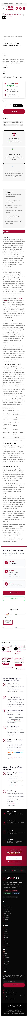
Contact (12, 1009)
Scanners (6, 919)
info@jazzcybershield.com (16, 585)
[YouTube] (13, 897)
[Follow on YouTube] (20, 1006)
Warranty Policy (13, 785)
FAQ (5, 959)
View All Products (8, 921)
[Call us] (15, 1006)
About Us (6, 955)
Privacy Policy (18, 1009)
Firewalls (6, 905)
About (7, 1009)
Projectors (6, 917)
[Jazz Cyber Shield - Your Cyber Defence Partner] (10, 8)
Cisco (5, 931)
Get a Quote (14, 593)
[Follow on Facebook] (8, 1006)
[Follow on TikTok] (10, 1006)
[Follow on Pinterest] (18, 1006)
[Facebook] (10, 897)
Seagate (6, 941)
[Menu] (3, 8)
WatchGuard (7, 943)
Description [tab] (6, 231)
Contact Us (12, 803)
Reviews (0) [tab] (6, 233)
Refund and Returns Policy (12, 1011)
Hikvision (6, 937)
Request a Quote (15, 862)
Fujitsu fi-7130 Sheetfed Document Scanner (7, 659)
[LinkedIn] (4, 897)
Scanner (9, 36)
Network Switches (8, 907)
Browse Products (14, 858)
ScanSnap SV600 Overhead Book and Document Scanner (19, 660)
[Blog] (16, 897)
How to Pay (12, 757)
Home (4, 36)
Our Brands (6, 957)
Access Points (7, 911)
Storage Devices (7, 913)
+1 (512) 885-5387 (13, 563)
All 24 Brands (7, 946)
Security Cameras (8, 909)
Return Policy (17, 720)
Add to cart (17, 105)
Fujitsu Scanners (17, 36)
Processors (6, 915)
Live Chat (14, 598)
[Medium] (7, 897)
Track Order (6, 961)
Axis (5, 939)
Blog (5, 965)
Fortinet (6, 929)
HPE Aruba (6, 935)
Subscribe (15, 984)
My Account (6, 968)
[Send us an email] (13, 1006)
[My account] (20, 8)
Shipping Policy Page (14, 1010)
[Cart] (24, 8)
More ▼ (9, 754)
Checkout (14, 111)
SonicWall (6, 933)
